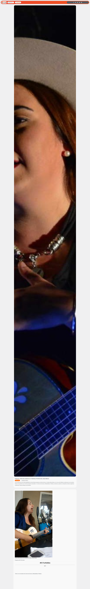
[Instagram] (74, 2)
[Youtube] (79, 2)
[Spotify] (81, 2)
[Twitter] (76, 2)
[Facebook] (77, 2)
